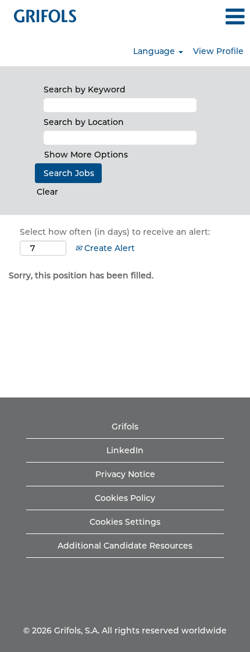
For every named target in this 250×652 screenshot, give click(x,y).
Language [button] (155, 51)
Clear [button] (47, 192)
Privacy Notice (125, 474)
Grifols (125, 426)
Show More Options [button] (86, 154)
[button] (208, 16)
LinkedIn (125, 450)
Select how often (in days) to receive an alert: (115, 232)
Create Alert (108, 248)
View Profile (218, 51)
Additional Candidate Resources (125, 545)
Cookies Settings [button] (125, 522)
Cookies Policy (125, 498)
